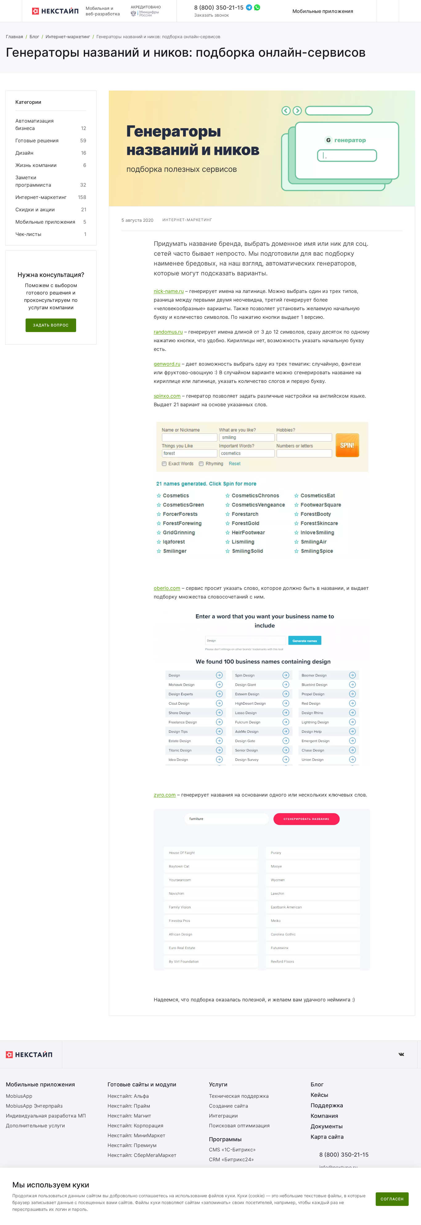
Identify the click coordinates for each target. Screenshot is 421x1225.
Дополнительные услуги (35, 1125)
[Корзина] (410, 11)
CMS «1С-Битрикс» (232, 1149)
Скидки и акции (35, 209)
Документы (327, 1126)
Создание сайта (228, 1106)
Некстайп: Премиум (132, 1145)
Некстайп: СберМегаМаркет (142, 1155)
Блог (34, 36)
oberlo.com (167, 588)
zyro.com (165, 795)
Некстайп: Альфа (128, 1096)
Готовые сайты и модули (142, 1084)
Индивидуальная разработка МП (46, 1116)
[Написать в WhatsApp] (257, 7)
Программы (225, 1139)
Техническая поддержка (239, 1096)
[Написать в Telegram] (249, 7)
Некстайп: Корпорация (135, 1125)
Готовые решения (37, 140)
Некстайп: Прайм (129, 1106)
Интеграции (223, 1116)
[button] (413, 1176)
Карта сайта (327, 1137)
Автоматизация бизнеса (34, 124)
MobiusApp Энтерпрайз (34, 1106)
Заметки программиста (33, 181)
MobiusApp (19, 1096)
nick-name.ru (169, 291)
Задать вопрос (50, 325)
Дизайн (24, 153)
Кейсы (319, 1095)
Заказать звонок (211, 15)
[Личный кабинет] (388, 11)
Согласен (392, 1199)
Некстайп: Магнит (129, 1116)
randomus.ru (168, 332)
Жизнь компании (36, 165)
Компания (324, 1116)
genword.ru (167, 364)
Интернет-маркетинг (68, 36)
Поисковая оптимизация (239, 1125)
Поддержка (327, 1105)
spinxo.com (167, 396)
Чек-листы (28, 234)
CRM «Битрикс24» (231, 1159)
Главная (14, 36)
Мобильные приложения (322, 11)
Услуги (218, 1084)
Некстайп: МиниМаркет (137, 1135)
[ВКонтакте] (401, 1054)
